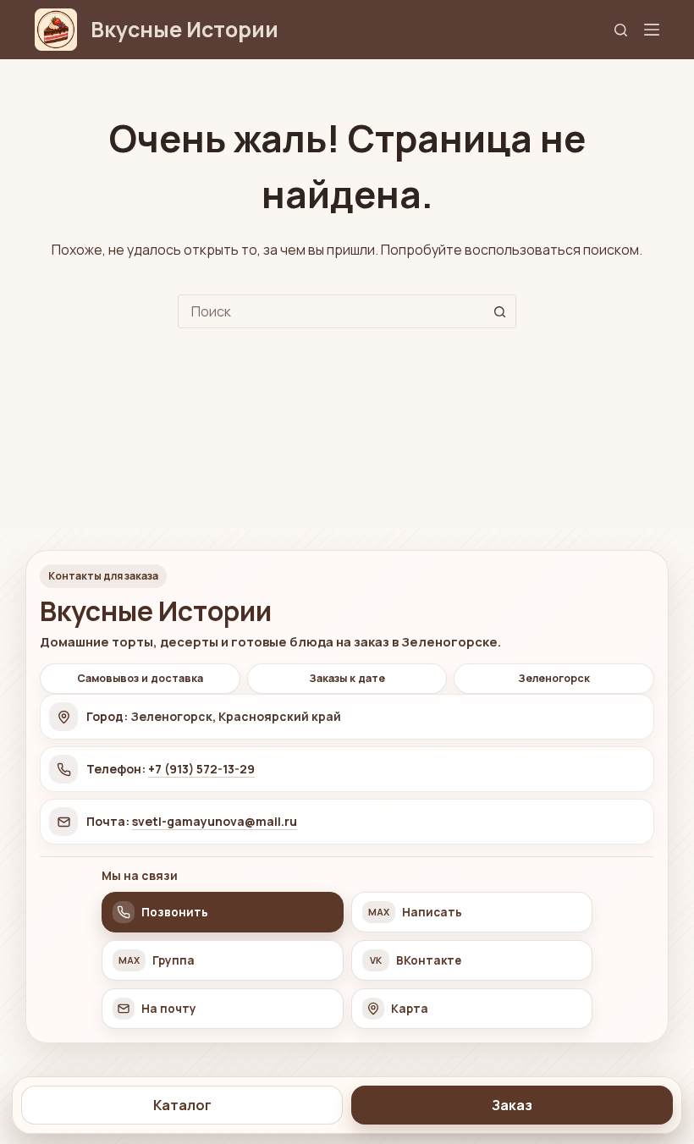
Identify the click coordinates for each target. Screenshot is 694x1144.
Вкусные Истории (184, 29)
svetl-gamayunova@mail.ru (214, 821)
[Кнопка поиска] (499, 311)
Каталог (182, 1105)
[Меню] (651, 29)
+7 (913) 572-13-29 (201, 769)
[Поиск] (620, 30)
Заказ (512, 1105)
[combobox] (331, 311)
